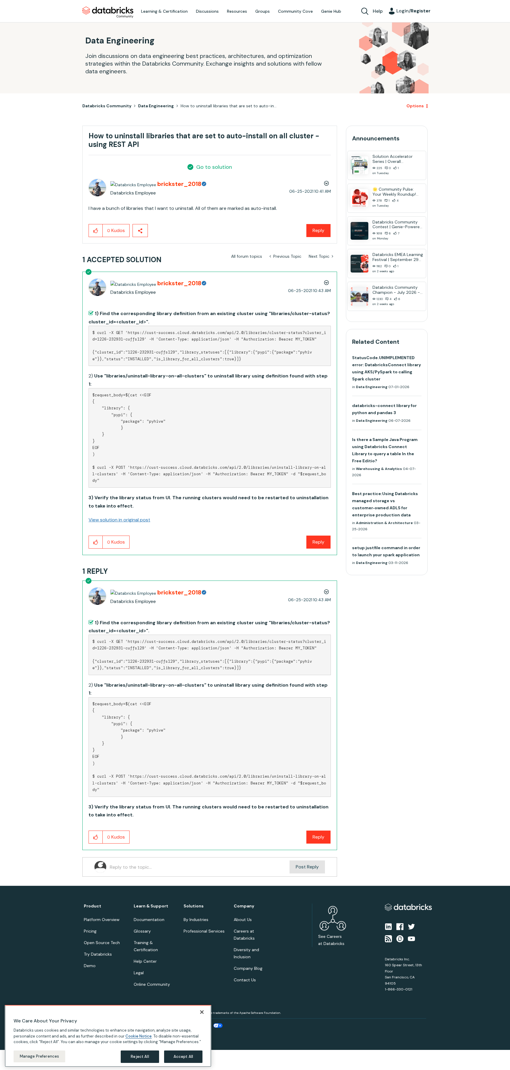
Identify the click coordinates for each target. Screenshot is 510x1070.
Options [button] (415, 105)
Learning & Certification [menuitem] (164, 11)
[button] (96, 230)
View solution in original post (119, 520)
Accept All (183, 1056)
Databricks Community (108, 12)
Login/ (413, 11)
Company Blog (248, 968)
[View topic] (359, 165)
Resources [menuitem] (237, 11)
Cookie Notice (138, 1035)
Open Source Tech (102, 942)
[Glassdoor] (399, 938)
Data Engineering (156, 105)
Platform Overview (102, 919)
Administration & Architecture (384, 523)
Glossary (142, 931)
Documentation (149, 919)
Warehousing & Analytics (379, 468)
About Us (243, 919)
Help (378, 11)
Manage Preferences (39, 1056)
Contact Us (245, 980)
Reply (318, 230)
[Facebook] (399, 926)
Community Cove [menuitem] (295, 11)
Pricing (90, 931)
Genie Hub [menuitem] (331, 11)
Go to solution (214, 167)
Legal (139, 972)
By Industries (196, 919)
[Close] (201, 1012)
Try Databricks (98, 954)
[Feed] (388, 938)
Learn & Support (151, 906)
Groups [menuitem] (262, 11)
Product (92, 906)
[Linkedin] (388, 926)
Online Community (152, 984)
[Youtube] (411, 938)
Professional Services (204, 931)
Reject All (140, 1056)
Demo (90, 965)
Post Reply (307, 867)
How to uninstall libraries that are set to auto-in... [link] (229, 105)
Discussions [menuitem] (207, 11)
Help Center (145, 961)
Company (244, 906)
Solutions (194, 906)
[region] (108, 1036)
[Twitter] (411, 926)
